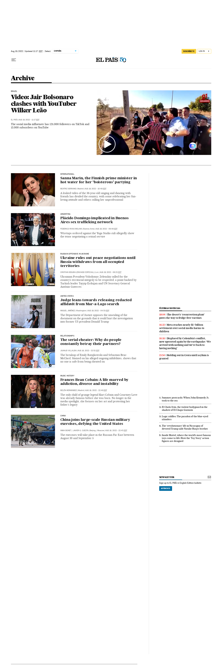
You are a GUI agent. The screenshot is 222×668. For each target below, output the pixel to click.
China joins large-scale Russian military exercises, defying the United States (95, 422)
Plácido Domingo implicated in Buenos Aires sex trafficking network (94, 220)
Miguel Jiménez (67, 311)
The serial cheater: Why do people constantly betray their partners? (90, 342)
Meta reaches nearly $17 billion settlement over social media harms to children (181, 328)
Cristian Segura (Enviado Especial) (77, 272)
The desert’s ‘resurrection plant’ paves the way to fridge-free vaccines (182, 316)
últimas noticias (169, 308)
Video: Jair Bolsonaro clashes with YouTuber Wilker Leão (43, 103)
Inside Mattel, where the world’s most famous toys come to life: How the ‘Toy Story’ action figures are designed (186, 438)
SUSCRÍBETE (189, 51)
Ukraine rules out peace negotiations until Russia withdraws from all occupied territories (98, 262)
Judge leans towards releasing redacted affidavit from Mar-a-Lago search (96, 302)
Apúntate (165, 488)
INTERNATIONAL (67, 174)
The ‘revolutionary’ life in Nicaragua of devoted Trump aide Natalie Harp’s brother (185, 427)
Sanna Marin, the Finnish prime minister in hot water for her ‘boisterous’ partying (98, 180)
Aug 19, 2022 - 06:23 (110, 272)
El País (14, 120)
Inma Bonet (65, 430)
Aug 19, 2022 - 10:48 (95, 189)
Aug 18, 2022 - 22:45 (116, 430)
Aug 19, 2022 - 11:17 (29, 120)
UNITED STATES (67, 296)
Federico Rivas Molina (71, 229)
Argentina (65, 214)
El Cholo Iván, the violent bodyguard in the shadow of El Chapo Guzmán (184, 408)
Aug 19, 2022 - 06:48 (106, 229)
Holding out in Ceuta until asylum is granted (184, 357)
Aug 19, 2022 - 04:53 (98, 311)
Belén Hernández (68, 390)
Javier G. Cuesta (80, 430)
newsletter (166, 477)
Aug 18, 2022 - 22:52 (88, 350)
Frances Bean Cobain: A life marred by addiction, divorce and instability (94, 382)
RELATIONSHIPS (67, 336)
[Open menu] (13, 60)
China (63, 416)
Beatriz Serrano (68, 189)
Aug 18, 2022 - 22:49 (96, 390)
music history (67, 376)
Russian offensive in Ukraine (74, 254)
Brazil (14, 91)
